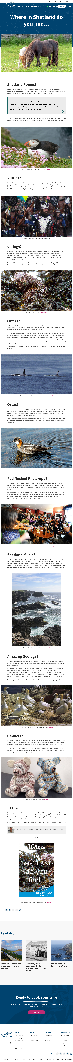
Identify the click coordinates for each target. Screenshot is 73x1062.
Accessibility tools (59, 1)
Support (42, 6)
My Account (69, 1)
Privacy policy (56, 1059)
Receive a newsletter (35, 1038)
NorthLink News (34, 1035)
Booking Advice (20, 6)
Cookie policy (18, 1059)
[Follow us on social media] (57, 1053)
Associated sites (65, 1032)
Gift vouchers (18, 1043)
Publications (48, 1038)
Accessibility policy (27, 1059)
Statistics (47, 1040)
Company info (48, 1035)
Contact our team (19, 1035)
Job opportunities (19, 1048)
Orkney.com (63, 1043)
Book (13, 6)
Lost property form (20, 1038)
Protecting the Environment (66, 1059)
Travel (27, 6)
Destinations (34, 6)
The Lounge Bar (52, 546)
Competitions (33, 1043)
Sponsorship (18, 1045)
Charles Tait (50, 169)
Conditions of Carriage (37, 1059)
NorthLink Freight (64, 1035)
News (46, 1)
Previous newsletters (35, 1040)
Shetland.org (63, 1045)
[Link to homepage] (10, 4)
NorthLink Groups (64, 1038)
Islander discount (19, 1040)
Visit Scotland (63, 1040)
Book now (61, 6)
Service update (51, 6)
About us (51, 1)
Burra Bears (47, 799)
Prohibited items (47, 1059)
